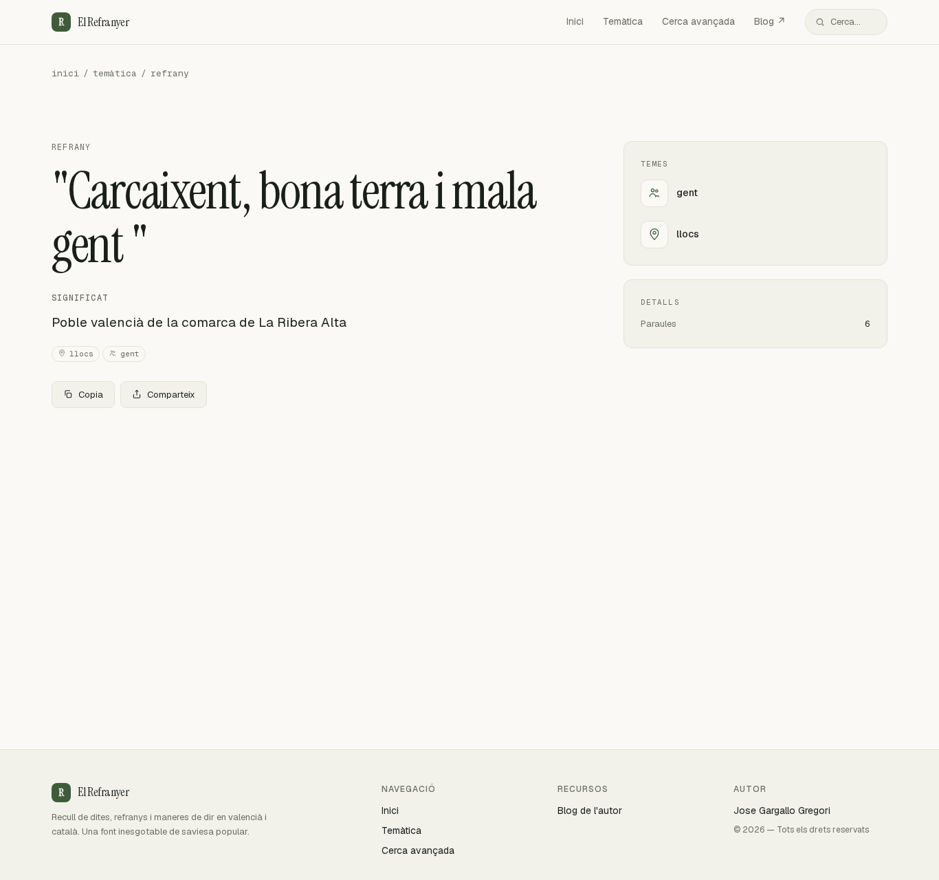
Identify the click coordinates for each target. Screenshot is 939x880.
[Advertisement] (315, 521)
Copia (90, 394)
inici (65, 73)
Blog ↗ (770, 21)
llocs (81, 353)
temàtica (115, 73)
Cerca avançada (698, 21)
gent (130, 353)
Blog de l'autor (589, 810)
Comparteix (171, 394)
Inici (575, 21)
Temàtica (623, 21)
